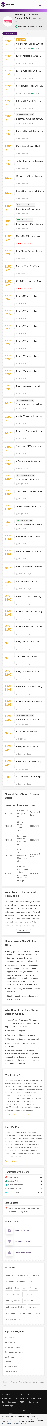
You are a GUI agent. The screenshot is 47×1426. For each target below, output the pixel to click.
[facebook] (18, 1410)
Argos (37, 1313)
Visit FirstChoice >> (12, 1161)
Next (17, 1288)
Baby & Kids (10, 1342)
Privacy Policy (22, 1398)
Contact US (33, 1402)
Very (25, 1288)
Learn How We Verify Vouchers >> (18, 1115)
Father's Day (7, 1398)
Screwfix (10, 1282)
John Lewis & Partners (16, 1307)
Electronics (9, 1357)
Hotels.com (28, 1301)
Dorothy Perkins (13, 1301)
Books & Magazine (13, 1347)
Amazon (33, 1288)
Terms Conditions (9, 1402)
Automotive (9, 1338)
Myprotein (10, 1313)
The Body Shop (24, 1313)
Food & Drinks (11, 1371)
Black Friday (18, 1395)
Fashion (8, 1362)
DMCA (22, 1402)
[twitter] (24, 1410)
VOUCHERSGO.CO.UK (15, 5)
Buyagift (16, 1294)
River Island (23, 1275)
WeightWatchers (13, 1320)
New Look (10, 1275)
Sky (8, 1294)
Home (4, 1382)
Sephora (35, 1275)
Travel (13, 1382)
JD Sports (28, 1294)
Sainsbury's (34, 1307)
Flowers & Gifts (11, 1366)
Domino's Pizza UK (25, 1282)
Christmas (31, 1395)
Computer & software (14, 1352)
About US (6, 1395)
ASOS (9, 1288)
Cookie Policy (37, 1398)
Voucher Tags (7, 1406)
